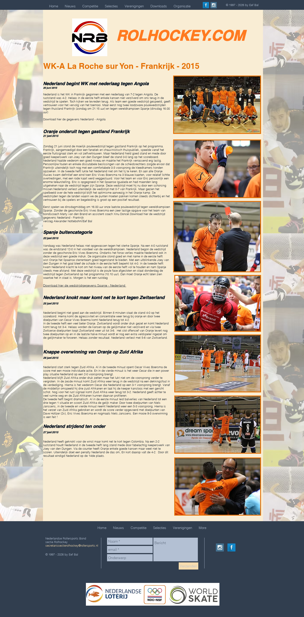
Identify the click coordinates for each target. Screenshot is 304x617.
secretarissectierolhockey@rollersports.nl (71, 545)
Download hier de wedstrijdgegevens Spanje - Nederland (84, 285)
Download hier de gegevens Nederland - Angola (74, 119)
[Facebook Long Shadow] (206, 5)
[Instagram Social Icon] (214, 5)
